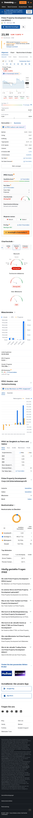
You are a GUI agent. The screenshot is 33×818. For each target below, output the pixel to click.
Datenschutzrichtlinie (6, 801)
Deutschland (23, 7)
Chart (12, 52)
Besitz (15, 57)
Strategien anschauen (12, 46)
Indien (30, 499)
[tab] (8, 247)
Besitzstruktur (7, 505)
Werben (20, 724)
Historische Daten (23, 57)
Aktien (4, 7)
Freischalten (20, 471)
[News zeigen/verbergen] (12, 61)
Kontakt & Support (23, 728)
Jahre (3, 393)
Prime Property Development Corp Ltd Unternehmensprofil (14, 479)
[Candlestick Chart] (3, 61)
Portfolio (3, 728)
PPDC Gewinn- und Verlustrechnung (9, 382)
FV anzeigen (26, 105)
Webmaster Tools (6, 731)
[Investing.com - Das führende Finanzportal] (10, 2)
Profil (10, 57)
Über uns (20, 720)
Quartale (10, 393)
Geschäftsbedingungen (7, 795)
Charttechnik (7, 241)
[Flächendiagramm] (6, 61)
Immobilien (28, 488)
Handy (3, 724)
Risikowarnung (5, 806)
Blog (2, 720)
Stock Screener (12, 7)
